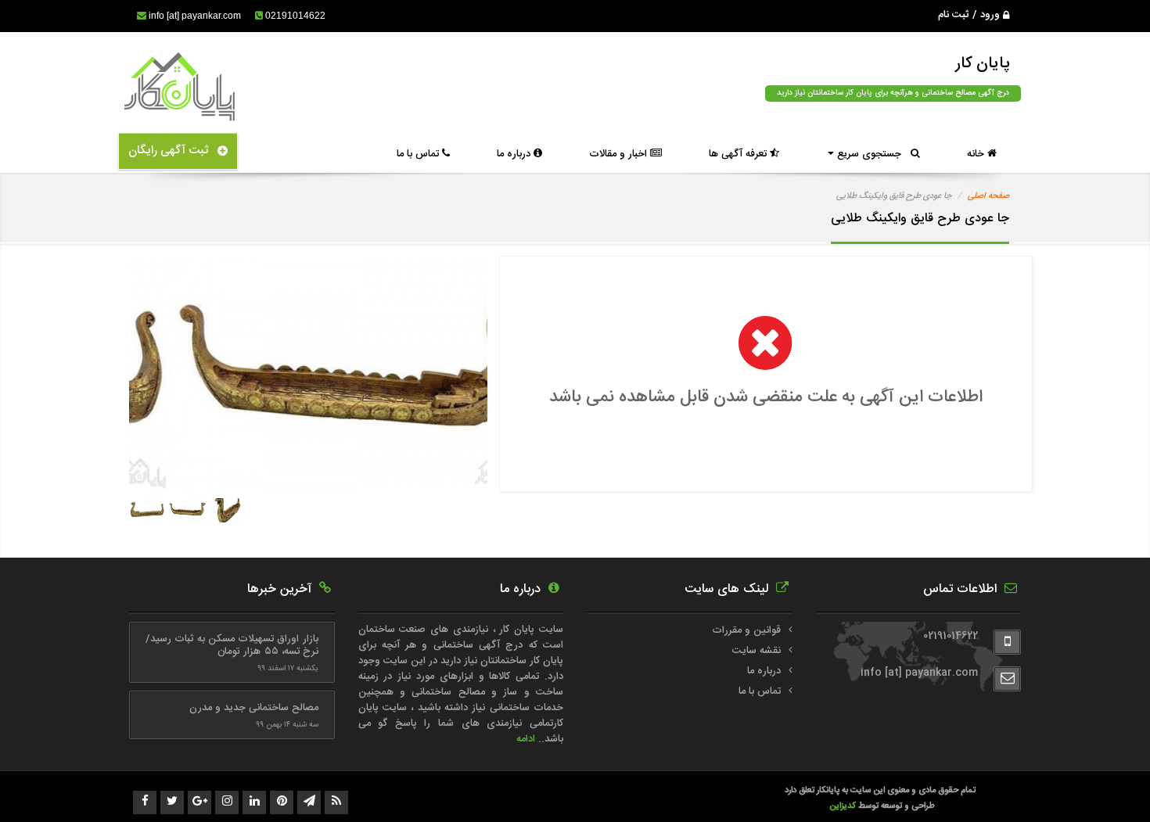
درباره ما (515, 154)
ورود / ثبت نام (970, 14)
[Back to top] (1103, 783)
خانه (977, 154)
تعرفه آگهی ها (739, 154)
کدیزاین (843, 806)
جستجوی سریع (872, 154)
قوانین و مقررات (746, 630)
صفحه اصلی (988, 196)
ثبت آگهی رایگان (172, 150)
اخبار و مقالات (619, 154)
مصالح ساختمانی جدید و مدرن (253, 708)
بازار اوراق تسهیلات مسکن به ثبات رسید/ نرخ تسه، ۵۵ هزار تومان (232, 645)
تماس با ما (419, 154)
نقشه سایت (756, 650)
